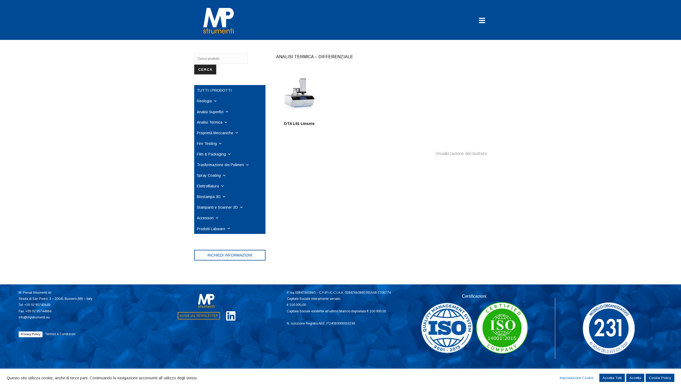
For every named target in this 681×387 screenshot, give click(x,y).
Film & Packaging (211, 154)
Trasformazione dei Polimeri (220, 165)
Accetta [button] (635, 378)
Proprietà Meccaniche (215, 133)
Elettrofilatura (208, 186)
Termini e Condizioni (60, 334)
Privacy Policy (30, 334)
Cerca (205, 69)
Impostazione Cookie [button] (576, 378)
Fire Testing (207, 143)
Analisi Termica (209, 122)
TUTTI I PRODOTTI (214, 90)
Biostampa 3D (209, 197)
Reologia (204, 101)
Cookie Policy (660, 378)
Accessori (205, 218)
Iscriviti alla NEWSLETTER (199, 316)
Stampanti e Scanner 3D (217, 207)
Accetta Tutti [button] (612, 378)
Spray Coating (209, 175)
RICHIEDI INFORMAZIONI (229, 255)
